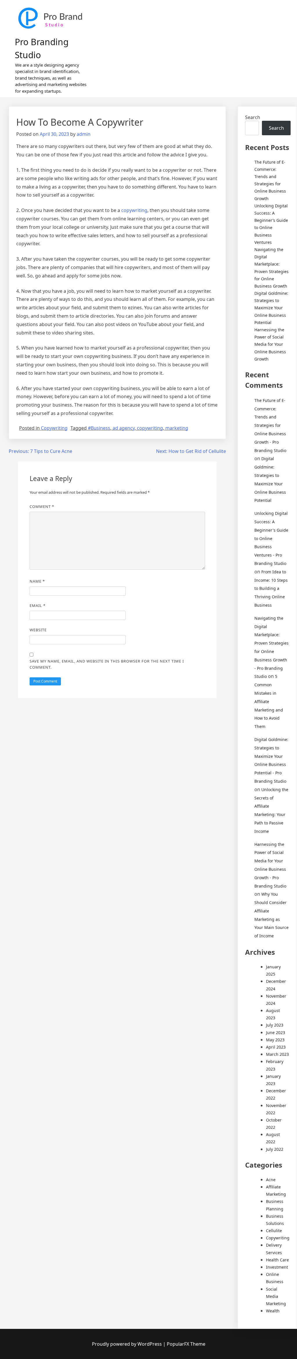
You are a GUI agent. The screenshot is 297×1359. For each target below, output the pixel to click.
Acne (271, 1179)
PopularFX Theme (186, 1344)
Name (37, 581)
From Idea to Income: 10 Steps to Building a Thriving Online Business (271, 588)
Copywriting (54, 428)
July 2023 (274, 1025)
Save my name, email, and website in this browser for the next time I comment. (107, 664)
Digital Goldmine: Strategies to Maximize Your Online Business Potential (271, 307)
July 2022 (274, 1149)
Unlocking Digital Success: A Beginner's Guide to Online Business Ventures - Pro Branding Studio (271, 538)
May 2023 (275, 1039)
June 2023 (275, 1032)
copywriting (134, 210)
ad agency (124, 428)
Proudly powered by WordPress (127, 1344)
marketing (176, 428)
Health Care (277, 1260)
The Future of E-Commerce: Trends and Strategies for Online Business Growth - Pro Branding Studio (270, 425)
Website (38, 629)
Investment (277, 1267)
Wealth (273, 1311)
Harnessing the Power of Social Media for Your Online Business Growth (270, 344)
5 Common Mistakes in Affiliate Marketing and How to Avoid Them (268, 701)
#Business (99, 428)
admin (83, 134)
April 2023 (276, 1047)
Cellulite (274, 1230)
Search (252, 117)
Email (38, 605)
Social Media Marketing (276, 1296)
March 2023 (277, 1054)
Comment (42, 506)
